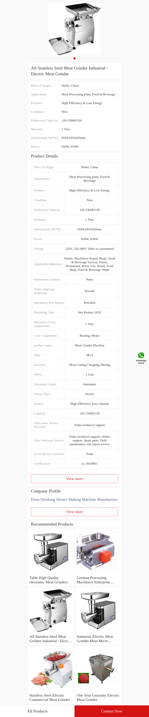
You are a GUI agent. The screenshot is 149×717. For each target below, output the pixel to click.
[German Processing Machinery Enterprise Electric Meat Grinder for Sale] (98, 573)
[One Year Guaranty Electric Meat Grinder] (98, 691)
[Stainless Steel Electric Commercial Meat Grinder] (51, 691)
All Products (37, 711)
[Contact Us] (141, 359)
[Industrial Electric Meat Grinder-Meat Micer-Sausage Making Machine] (98, 632)
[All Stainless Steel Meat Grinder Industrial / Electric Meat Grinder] (51, 632)
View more (74, 479)
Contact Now (112, 711)
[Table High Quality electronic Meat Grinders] (51, 573)
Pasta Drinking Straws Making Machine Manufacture (74, 499)
